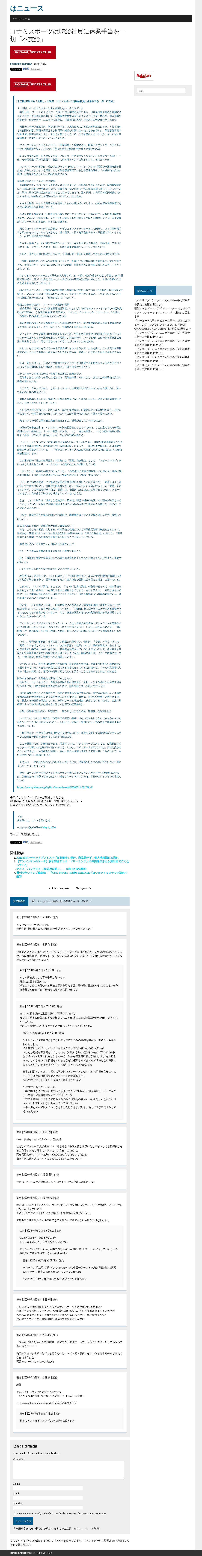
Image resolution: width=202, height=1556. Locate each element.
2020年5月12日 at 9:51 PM (40, 970)
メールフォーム (21, 18)
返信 (55, 917)
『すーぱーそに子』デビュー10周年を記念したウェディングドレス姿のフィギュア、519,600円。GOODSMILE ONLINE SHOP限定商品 (162, 324)
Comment (19, 1459)
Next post (82, 888)
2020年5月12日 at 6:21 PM (37, 1132)
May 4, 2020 (48, 827)
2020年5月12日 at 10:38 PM (37, 1174)
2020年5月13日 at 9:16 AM (37, 1299)
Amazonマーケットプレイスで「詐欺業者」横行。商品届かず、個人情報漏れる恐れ (67, 857)
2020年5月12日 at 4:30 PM (37, 917)
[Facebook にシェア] (24, 69)
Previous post (60, 888)
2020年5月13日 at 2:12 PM (43, 1033)
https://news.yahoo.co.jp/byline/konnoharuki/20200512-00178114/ (54, 787)
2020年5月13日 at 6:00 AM (40, 1230)
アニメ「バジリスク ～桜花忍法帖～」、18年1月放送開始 (51, 869)
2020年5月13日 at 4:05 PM (37, 1335)
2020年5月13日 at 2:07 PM (43, 1260)
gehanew (27, 64)
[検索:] (161, 90)
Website (17, 1503)
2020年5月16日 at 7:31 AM (36, 1377)
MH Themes (47, 1553)
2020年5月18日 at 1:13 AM (40, 1413)
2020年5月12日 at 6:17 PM (36, 944)
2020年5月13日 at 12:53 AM (41, 1006)
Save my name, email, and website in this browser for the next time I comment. (61, 1513)
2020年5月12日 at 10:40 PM (37, 1198)
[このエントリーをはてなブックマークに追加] (27, 69)
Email (16, 1493)
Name (16, 1483)
